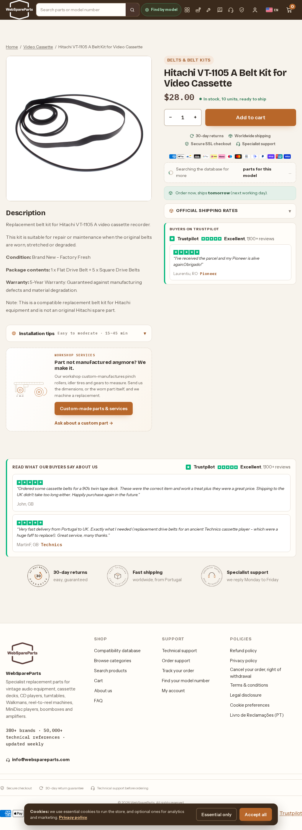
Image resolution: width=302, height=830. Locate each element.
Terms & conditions (249, 685)
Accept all (256, 814)
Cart (98, 680)
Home (12, 46)
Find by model (164, 9)
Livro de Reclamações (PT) (257, 715)
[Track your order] (198, 10)
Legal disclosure (246, 695)
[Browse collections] (187, 10)
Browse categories (112, 660)
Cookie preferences (250, 705)
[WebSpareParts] (19, 9)
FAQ (98, 700)
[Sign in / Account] (255, 10)
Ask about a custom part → (84, 423)
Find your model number (186, 680)
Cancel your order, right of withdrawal (255, 673)
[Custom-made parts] (209, 10)
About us (103, 690)
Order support (176, 660)
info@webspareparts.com (41, 759)
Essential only (216, 814)
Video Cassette (38, 46)
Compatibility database (117, 650)
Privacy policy (243, 660)
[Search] (132, 9)
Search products (110, 670)
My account (173, 690)
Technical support (179, 650)
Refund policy (243, 650)
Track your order (178, 670)
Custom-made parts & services (93, 408)
